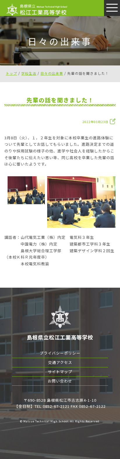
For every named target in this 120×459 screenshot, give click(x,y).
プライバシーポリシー (60, 353)
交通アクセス (60, 362)
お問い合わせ (60, 381)
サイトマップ (60, 371)
